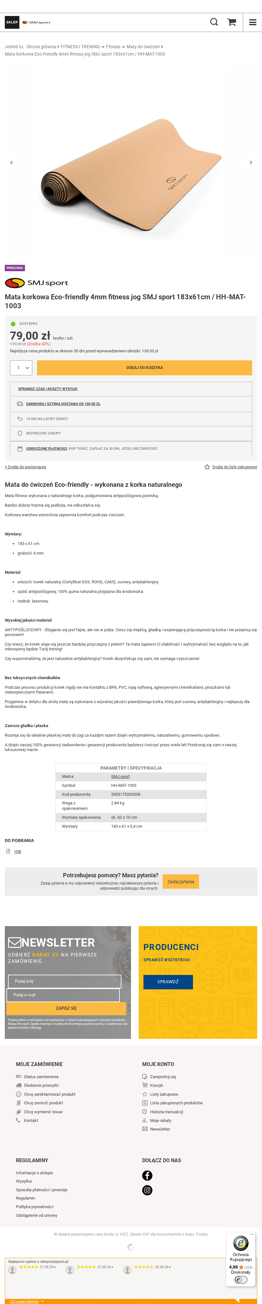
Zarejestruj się (163, 1076)
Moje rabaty (160, 1120)
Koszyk (156, 1085)
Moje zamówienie (39, 1064)
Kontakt (31, 1120)
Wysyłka (24, 1181)
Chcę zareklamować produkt (49, 1094)
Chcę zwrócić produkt (43, 1103)
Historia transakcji (166, 1111)
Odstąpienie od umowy (36, 1215)
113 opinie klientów (24, 1301)
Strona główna (41, 46)
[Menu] (252, 1236)
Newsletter (58, 942)
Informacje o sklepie (34, 1172)
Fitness (113, 46)
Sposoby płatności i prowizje (41, 1189)
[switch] (241, 1280)
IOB (17, 851)
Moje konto (158, 1064)
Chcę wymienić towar (43, 1111)
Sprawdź (168, 982)
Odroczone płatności (46, 449)
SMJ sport (120, 776)
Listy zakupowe (164, 1094)
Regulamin (25, 1198)
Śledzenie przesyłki (41, 1085)
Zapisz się (66, 1008)
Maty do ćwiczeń (143, 46)
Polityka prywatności (34, 1206)
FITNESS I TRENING (80, 46)
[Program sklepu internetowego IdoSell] (131, 1247)
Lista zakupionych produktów (176, 1103)
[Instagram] (191, 1191)
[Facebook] (191, 1176)
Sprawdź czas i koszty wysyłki (47, 389)
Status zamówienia (41, 1076)
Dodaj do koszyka (145, 367)
